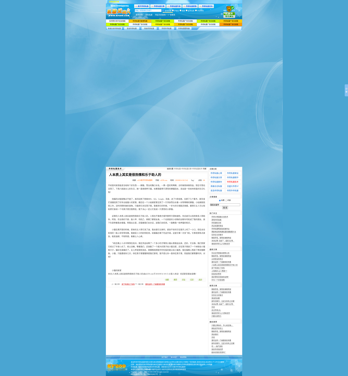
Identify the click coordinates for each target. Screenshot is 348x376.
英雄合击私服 (216, 186)
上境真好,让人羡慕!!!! (219, 271)
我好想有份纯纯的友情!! (220, 277)
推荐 (175, 280)
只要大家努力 (216, 316)
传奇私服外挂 (175, 6)
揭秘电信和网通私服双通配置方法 (224, 232)
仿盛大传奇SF (233, 186)
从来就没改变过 (217, 259)
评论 (183, 280)
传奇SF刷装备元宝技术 (220, 217)
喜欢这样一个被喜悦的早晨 (155, 284)
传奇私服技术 (197, 169)
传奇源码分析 (216, 223)
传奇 (213, 307)
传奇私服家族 (191, 6)
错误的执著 (216, 298)
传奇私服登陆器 (184, 29)
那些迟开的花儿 (217, 328)
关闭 (200, 280)
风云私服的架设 (217, 226)
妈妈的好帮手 (216, 274)
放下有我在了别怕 (128, 284)
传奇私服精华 (232, 178)
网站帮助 (183, 357)
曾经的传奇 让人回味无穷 (221, 244)
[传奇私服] (120, 19)
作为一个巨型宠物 (218, 280)
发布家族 (139, 15)
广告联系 (171, 15)
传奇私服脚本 (216, 182)
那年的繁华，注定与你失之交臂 (223, 301)
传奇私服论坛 (207, 6)
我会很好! (215, 334)
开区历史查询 (160, 15)
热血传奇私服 (149, 29)
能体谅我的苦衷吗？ (219, 352)
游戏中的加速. (217, 220)
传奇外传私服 (166, 29)
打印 (192, 280)
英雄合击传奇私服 (114, 29)
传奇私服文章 (159, 6)
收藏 (167, 280)
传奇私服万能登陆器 (140, 21)
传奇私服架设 (232, 173)
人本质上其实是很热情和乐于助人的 (225, 265)
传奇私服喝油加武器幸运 (220, 229)
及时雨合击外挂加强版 (117, 21)
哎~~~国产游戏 (217, 346)
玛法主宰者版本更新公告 (220, 253)
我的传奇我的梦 (217, 349)
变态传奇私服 (132, 29)
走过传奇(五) (216, 310)
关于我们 (164, 357)
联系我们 (174, 357)
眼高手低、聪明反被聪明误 (221, 238)
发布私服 (148, 15)
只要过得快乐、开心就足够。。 (223, 325)
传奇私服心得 (216, 173)
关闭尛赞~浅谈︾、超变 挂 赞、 (223, 241)
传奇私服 (177, 169)
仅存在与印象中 (217, 235)
